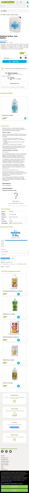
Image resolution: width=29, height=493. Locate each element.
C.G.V (2, 466)
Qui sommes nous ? (4, 457)
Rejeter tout (14, 486)
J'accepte (14, 490)
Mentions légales (4, 469)
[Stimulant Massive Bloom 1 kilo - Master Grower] (14, 328)
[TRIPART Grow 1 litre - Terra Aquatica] (14, 305)
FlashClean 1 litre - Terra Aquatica (7, 115)
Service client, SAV (4, 463)
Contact (2, 468)
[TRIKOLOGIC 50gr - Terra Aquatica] (14, 351)
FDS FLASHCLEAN (14, 223)
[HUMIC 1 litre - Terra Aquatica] (14, 374)
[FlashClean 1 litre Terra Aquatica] (14, 105)
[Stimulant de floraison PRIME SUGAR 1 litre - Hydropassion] (14, 282)
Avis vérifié (3, 260)
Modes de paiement (5, 464)
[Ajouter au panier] (25, 118)
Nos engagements (4, 459)
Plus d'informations (5, 483)
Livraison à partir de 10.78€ (14, 83)
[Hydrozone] (8, 2)
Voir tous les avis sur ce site (15, 237)
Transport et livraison (5, 461)
